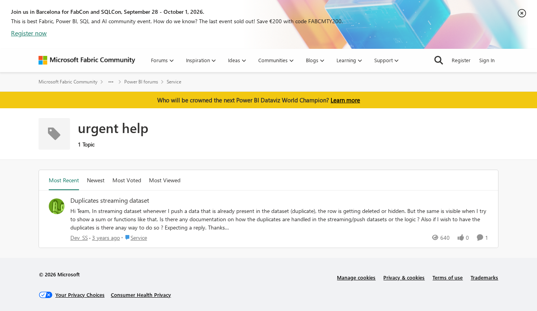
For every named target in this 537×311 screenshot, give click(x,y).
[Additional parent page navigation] (111, 81)
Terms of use (447, 277)
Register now (29, 33)
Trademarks (484, 277)
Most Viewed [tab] (164, 180)
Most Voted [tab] (126, 180)
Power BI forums (141, 82)
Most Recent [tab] (64, 180)
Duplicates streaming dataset (109, 200)
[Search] (438, 60)
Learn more (345, 100)
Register (461, 60)
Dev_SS (79, 237)
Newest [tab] (96, 180)
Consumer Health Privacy (141, 294)
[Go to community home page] (87, 60)
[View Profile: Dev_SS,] (56, 206)
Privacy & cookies (404, 277)
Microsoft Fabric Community (68, 82)
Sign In (487, 60)
